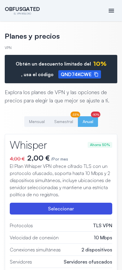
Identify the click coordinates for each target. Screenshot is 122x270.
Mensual (37, 121)
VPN (8, 47)
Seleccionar (61, 209)
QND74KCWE (76, 74)
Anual (90, 120)
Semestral (66, 120)
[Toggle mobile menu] (111, 11)
